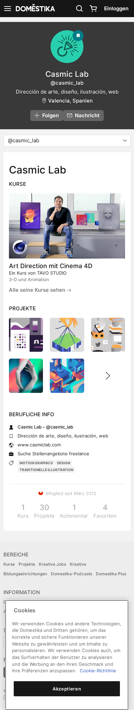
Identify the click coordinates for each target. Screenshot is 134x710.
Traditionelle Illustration (46, 470)
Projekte (27, 564)
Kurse (9, 564)
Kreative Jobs (52, 564)
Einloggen (116, 8)
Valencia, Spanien (70, 100)
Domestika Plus (111, 573)
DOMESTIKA (34, 8)
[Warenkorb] (93, 8)
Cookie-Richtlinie (98, 670)
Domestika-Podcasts (71, 573)
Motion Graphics (36, 463)
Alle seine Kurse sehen (38, 290)
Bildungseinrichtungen (25, 573)
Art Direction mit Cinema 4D (50, 265)
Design (63, 463)
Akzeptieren (67, 688)
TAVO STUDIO (52, 273)
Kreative (78, 564)
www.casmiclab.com (39, 444)
